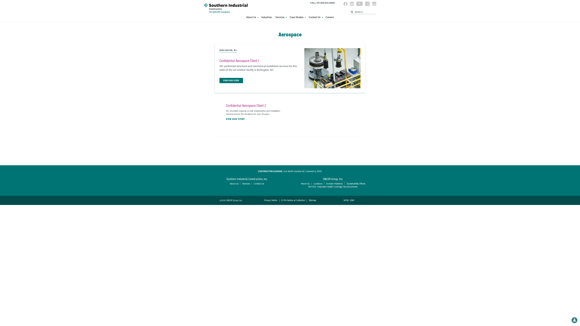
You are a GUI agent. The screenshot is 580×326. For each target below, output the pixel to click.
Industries (266, 17)
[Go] (352, 11)
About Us (251, 17)
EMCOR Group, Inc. (333, 179)
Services (280, 17)
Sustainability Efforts (356, 183)
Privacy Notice (270, 200)
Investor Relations (334, 183)
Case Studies (297, 17)
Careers (330, 17)
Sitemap (312, 200)
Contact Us (315, 17)
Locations (317, 183)
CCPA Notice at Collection (293, 200)
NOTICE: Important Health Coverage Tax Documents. (333, 186)
